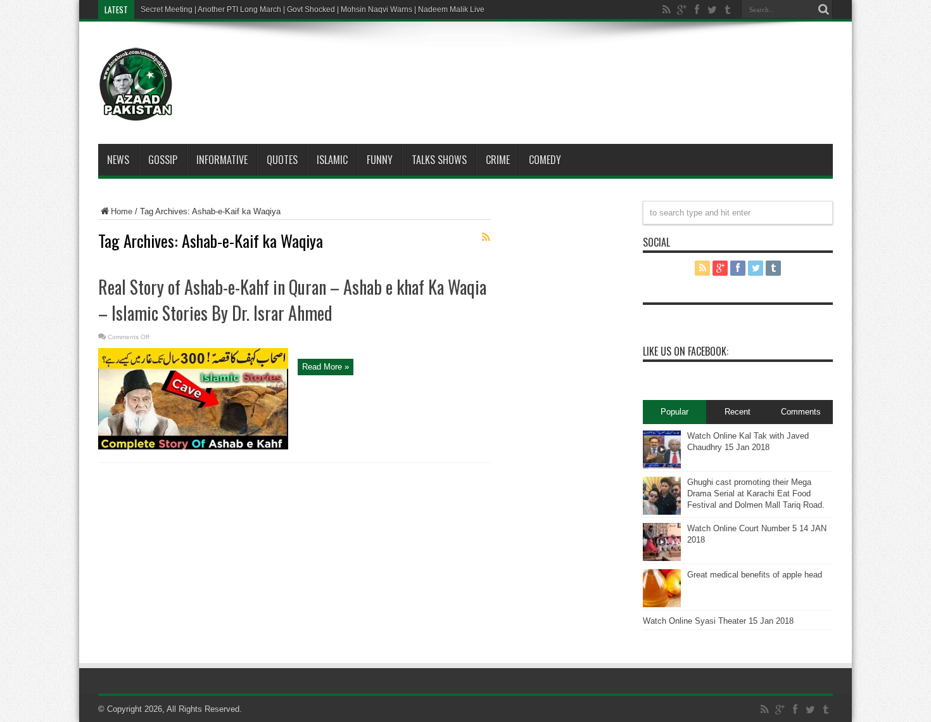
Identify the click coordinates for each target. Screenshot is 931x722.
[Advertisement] (503, 65)
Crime (498, 159)
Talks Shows (439, 159)
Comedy (545, 159)
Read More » (325, 366)
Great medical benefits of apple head (754, 574)
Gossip (162, 159)
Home (121, 211)
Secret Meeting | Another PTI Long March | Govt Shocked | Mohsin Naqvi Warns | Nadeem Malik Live (312, 9)
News (118, 159)
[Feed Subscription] (486, 237)
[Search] (823, 9)
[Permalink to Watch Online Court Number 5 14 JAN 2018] (662, 558)
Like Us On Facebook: (685, 351)
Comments (801, 411)
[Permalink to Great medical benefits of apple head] (662, 604)
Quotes (282, 159)
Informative (222, 159)
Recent (737, 411)
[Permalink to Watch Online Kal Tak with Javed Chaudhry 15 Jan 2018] (662, 465)
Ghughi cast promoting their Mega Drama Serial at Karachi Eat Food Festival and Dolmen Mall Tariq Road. (756, 493)
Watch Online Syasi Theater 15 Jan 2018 (718, 621)
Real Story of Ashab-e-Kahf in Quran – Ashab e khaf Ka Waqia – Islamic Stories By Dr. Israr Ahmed (292, 300)
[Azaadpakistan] (136, 112)
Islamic (332, 159)
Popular (674, 411)
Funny (380, 159)
